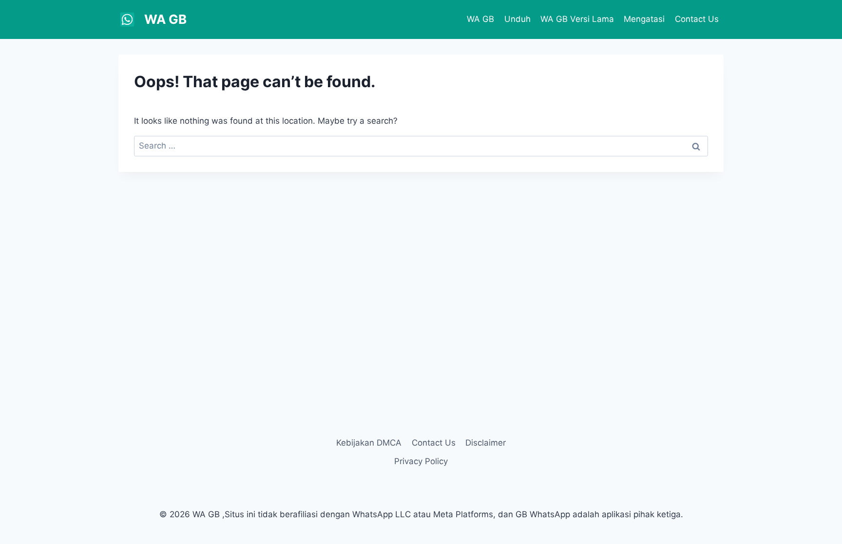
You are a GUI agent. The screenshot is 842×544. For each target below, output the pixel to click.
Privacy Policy (421, 461)
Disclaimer (485, 443)
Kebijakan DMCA (369, 443)
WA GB (480, 19)
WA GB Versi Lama (577, 19)
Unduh (517, 19)
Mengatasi (644, 19)
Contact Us (697, 19)
